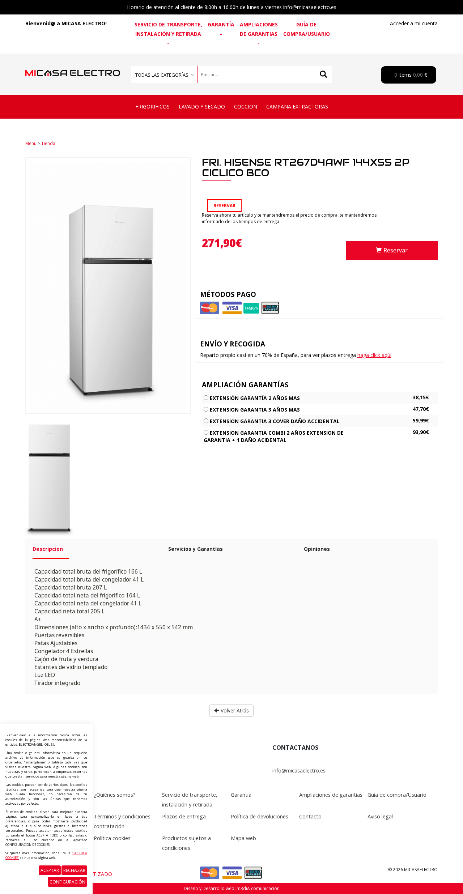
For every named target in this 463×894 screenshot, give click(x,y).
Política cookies (112, 838)
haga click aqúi (374, 355)
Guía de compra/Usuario (306, 29)
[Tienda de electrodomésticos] (72, 65)
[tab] (94, 552)
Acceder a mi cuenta (414, 23)
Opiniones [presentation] (317, 548)
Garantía (221, 24)
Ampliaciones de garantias (259, 29)
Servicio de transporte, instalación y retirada (168, 29)
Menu (31, 143)
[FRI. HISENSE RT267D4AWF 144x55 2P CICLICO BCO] (49, 479)
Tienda (48, 143)
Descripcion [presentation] (48, 548)
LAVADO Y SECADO (202, 106)
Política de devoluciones (259, 816)
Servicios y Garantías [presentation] (195, 548)
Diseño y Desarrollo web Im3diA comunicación (232, 888)
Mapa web (243, 838)
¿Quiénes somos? (115, 794)
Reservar (395, 250)
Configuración (67, 882)
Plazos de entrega (184, 816)
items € (410, 74)
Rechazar (74, 870)
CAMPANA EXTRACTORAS (297, 106)
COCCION (245, 106)
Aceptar (50, 870)
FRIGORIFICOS (152, 106)
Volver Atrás (234, 710)
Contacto (310, 816)
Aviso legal (380, 816)
